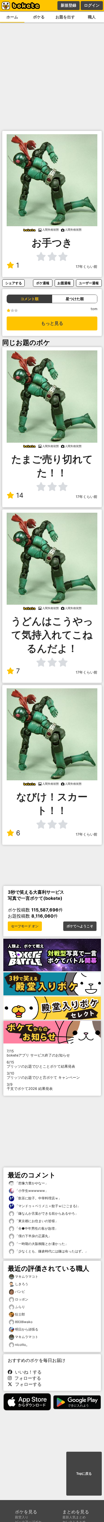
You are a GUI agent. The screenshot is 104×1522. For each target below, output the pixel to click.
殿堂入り (21, 1517)
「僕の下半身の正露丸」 (33, 1236)
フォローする (26, 1378)
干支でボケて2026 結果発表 (30, 1086)
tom (94, 309)
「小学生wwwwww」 (31, 1191)
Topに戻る (84, 1474)
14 (19, 495)
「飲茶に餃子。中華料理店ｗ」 (38, 1198)
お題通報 (64, 283)
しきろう (21, 1284)
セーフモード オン (25, 926)
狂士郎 (20, 1314)
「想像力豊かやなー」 (31, 1183)
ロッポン (21, 1299)
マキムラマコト (26, 1276)
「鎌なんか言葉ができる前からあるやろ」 (46, 1213)
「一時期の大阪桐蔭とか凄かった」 (41, 1244)
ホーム (12, 16)
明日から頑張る (26, 1329)
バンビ (20, 1291)
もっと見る (52, 323)
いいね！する (27, 1372)
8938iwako (23, 1322)
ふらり (20, 1307)
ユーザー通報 (89, 283)
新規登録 (68, 5)
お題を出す (65, 16)
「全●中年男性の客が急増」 (36, 1228)
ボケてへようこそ (80, 926)
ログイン (92, 5)
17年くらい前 (86, 267)
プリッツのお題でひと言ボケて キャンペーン (43, 1075)
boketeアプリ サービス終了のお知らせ (38, 1053)
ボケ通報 (42, 283)
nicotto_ (21, 1344)
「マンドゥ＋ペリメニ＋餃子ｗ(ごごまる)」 (47, 1206)
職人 (92, 16)
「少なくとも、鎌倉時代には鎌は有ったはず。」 (51, 1251)
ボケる (39, 16)
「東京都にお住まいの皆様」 (36, 1221)
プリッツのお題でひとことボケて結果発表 (41, 1064)
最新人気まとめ (74, 1517)
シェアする (13, 283)
